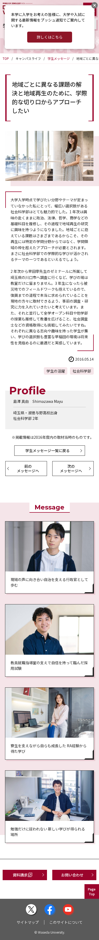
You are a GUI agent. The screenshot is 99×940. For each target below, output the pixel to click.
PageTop (92, 891)
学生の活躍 (55, 371)
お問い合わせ (72, 875)
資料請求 (20, 875)
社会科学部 (82, 371)
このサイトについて (66, 922)
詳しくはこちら (50, 37)
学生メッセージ (59, 58)
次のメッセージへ (71, 468)
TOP (6, 58)
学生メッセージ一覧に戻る (47, 450)
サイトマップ (28, 922)
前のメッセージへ (28, 468)
